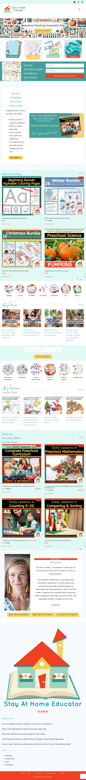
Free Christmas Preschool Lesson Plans (51, 419)
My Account (10, 759)
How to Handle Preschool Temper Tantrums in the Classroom (27, 724)
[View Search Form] (83, 9)
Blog (23, 773)
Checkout (9, 765)
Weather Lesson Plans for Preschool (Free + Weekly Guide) (11, 419)
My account (38, 773)
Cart (7, 762)
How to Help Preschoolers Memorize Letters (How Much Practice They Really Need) (36, 744)
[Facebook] (74, 2)
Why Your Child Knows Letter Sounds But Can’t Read (53, 332)
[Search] (59, 349)
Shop (29, 773)
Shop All (8, 756)
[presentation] (11, 318)
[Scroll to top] (81, 773)
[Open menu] (79, 9)
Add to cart (5, 224)
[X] (78, 2)
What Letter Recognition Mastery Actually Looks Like (31, 332)
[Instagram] (82, 2)
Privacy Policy (50, 773)
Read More (55, 605)
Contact (62, 773)
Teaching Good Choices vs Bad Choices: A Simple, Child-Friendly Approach (73, 335)
